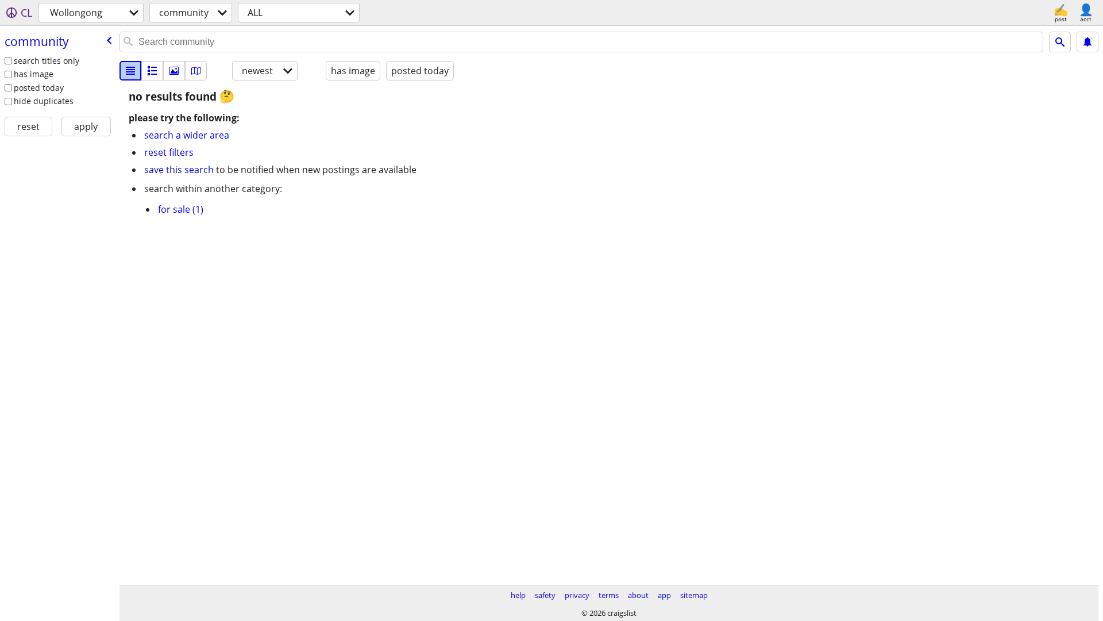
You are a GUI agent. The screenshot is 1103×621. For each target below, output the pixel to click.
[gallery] (174, 70)
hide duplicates (44, 100)
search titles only (46, 60)
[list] (130, 70)
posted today (39, 87)
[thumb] (152, 70)
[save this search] (1087, 42)
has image (33, 73)
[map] (196, 70)
